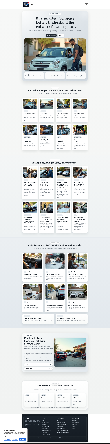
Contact (73, 426)
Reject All (15, 439)
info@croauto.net (28, 427)
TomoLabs (83, 440)
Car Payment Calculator (61, 424)
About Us (73, 428)
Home (43, 420)
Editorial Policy (74, 420)
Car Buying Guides (45, 422)
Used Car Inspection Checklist (62, 430)
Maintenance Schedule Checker (63, 432)
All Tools (58, 420)
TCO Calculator (60, 426)
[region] (15, 435)
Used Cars (44, 424)
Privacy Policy (74, 424)
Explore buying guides (51, 35)
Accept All (22, 439)
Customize (7, 439)
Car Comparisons (45, 426)
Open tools (61, 35)
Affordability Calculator (61, 422)
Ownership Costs (45, 428)
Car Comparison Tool (61, 428)
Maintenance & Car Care (46, 430)
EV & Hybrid (44, 432)
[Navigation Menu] (86, 4)
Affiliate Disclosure (75, 422)
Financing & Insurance (46, 434)
